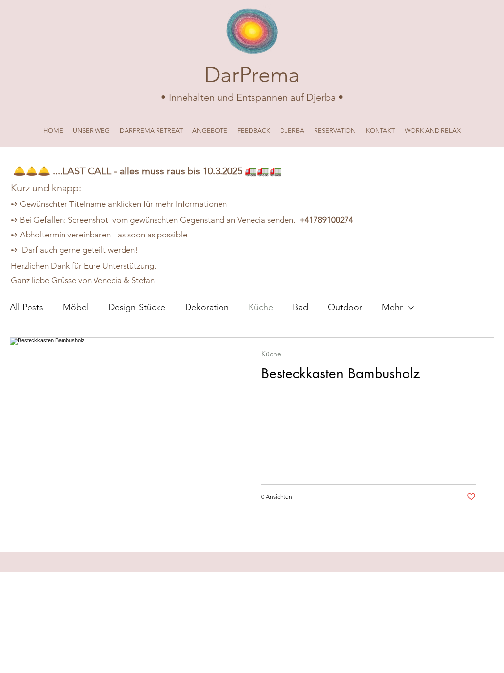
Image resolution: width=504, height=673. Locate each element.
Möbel (76, 307)
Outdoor (345, 307)
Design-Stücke (136, 307)
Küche (261, 307)
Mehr (392, 307)
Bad (300, 307)
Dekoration (207, 307)
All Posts (26, 307)
